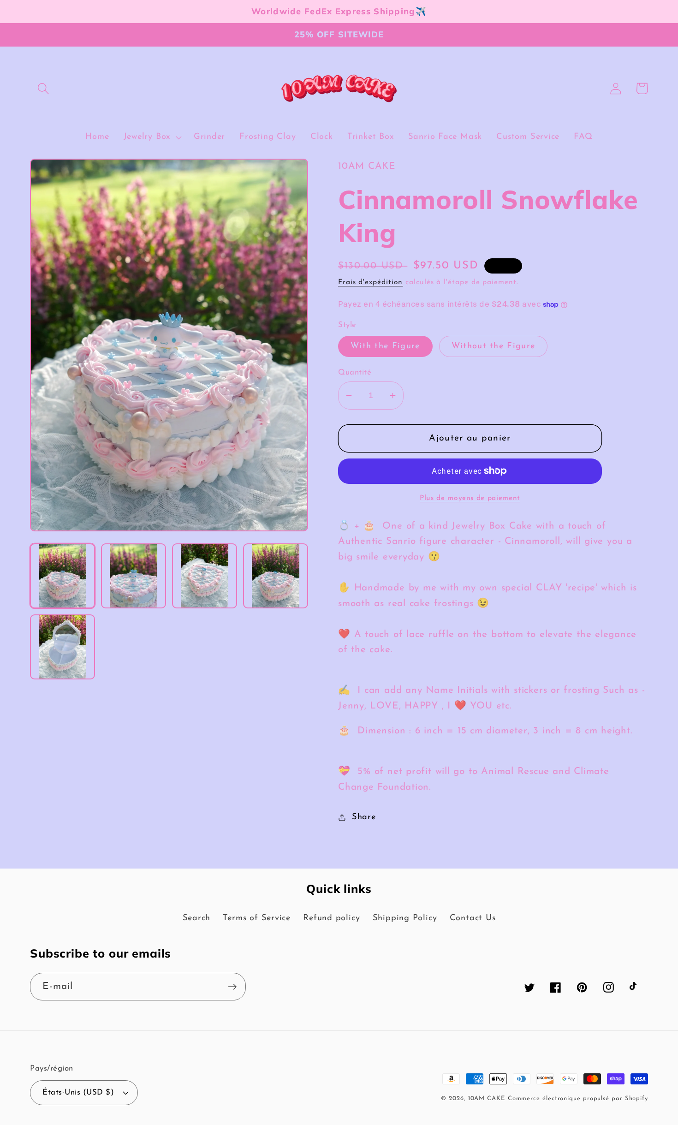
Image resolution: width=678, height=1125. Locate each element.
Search (197, 918)
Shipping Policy (405, 918)
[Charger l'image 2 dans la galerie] (133, 575)
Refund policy (331, 918)
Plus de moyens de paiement (470, 498)
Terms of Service (256, 918)
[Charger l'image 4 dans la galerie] (275, 575)
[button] (43, 88)
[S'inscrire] (232, 987)
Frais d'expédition (370, 282)
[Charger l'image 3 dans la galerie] (204, 575)
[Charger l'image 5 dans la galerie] (62, 646)
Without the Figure (493, 346)
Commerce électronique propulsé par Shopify (578, 1098)
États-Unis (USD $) (78, 1092)
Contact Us (473, 918)
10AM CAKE (486, 1098)
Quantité (354, 372)
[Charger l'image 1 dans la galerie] (62, 575)
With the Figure (385, 346)
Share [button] (364, 817)
